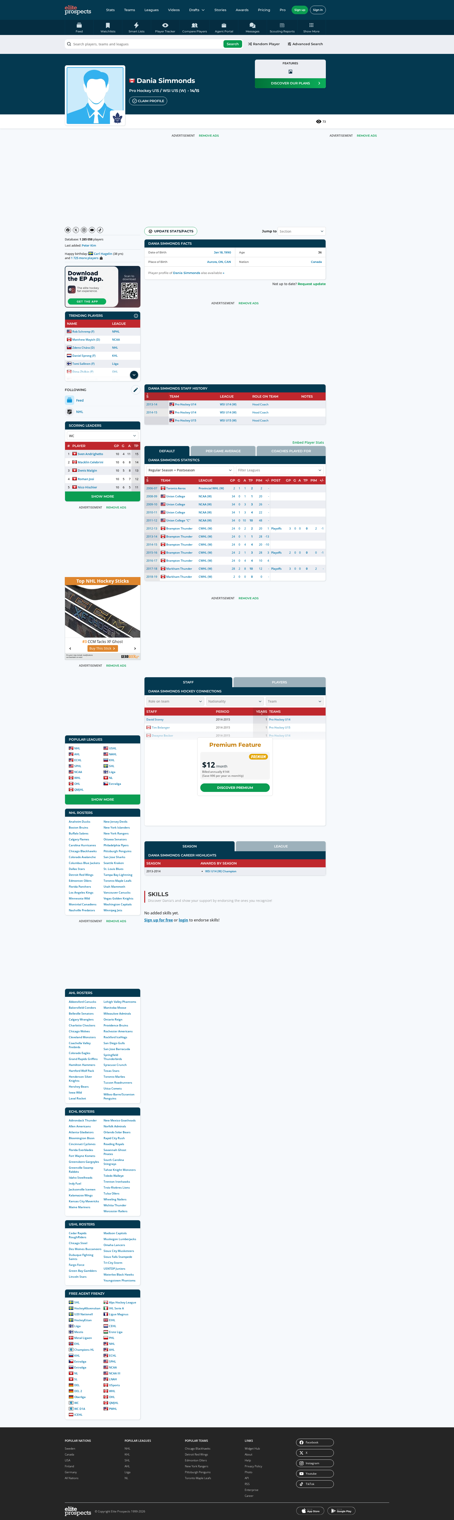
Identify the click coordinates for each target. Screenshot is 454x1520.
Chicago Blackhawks (83, 851)
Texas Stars (111, 1071)
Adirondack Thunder (83, 1120)
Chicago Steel (78, 1243)
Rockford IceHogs (115, 1037)
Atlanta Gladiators (81, 1132)
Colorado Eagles (79, 1053)
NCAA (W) (205, 496)
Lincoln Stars (78, 1277)
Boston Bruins (78, 827)
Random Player (266, 44)
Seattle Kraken (114, 863)
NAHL (113, 754)
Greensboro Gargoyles (84, 1162)
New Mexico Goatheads (120, 1120)
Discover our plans (290, 83)
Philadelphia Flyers (116, 845)
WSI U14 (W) (228, 404)
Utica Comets (113, 1088)
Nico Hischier (87, 487)
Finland (69, 1466)
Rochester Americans (118, 1031)
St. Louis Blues (113, 869)
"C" (188, 520)
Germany (71, 1472)
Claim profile (151, 101)
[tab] (167, 451)
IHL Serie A (116, 1308)
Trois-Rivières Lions (117, 1188)
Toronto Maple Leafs (117, 881)
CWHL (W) (205, 528)
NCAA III (114, 1373)
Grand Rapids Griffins (83, 1059)
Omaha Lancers (114, 1245)
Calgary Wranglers (81, 1019)
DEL (77, 1385)
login (183, 920)
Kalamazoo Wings (81, 1195)
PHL (111, 1338)
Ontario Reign (113, 1019)
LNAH (113, 1379)
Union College (175, 496)
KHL (115, 356)
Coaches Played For (291, 451)
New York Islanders (117, 827)
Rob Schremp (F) (83, 332)
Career (249, 1496)
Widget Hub (252, 1448)
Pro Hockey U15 (144, 90)
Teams (129, 10)
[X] (76, 230)
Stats (110, 10)
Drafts (194, 10)
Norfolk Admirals (115, 1126)
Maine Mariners (79, 1207)
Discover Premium (235, 788)
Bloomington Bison (82, 1138)
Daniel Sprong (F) (84, 356)
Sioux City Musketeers (119, 1251)
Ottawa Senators (115, 839)
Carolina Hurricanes (82, 845)
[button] (311, 27)
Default (167, 451)
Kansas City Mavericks (84, 1201)
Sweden (70, 1448)
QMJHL (79, 790)
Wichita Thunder (115, 1205)
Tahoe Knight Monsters (120, 1170)
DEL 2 (78, 1391)
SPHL (77, 766)
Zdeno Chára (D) (83, 348)
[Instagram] (84, 230)
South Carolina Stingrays (114, 1162)
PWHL (113, 1409)
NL (111, 778)
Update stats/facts (173, 231)
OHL (77, 784)
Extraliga (115, 784)
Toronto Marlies (114, 1077)
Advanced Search (307, 44)
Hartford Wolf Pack (81, 1071)
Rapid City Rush (114, 1138)
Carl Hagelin (103, 254)
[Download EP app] (102, 287)
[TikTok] (100, 230)
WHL (77, 778)
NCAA (116, 340)
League (281, 846)
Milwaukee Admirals (117, 1014)
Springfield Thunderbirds (113, 1057)
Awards (242, 10)
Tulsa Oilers (111, 1193)
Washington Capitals (118, 904)
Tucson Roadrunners (118, 1083)
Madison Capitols (115, 1233)
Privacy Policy (253, 1466)
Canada (316, 262)
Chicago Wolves (79, 1031)
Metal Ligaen (83, 1338)
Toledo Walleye (114, 1176)
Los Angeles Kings (81, 892)
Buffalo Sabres (78, 833)
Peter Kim (89, 245)
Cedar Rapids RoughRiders (78, 1235)
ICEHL (78, 1415)
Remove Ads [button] (367, 135)
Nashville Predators (82, 910)
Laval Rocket (77, 1098)
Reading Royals (114, 1144)
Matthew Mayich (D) (86, 340)
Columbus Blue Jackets (84, 863)
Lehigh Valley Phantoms (120, 1002)
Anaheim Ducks (79, 822)
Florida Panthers (80, 887)
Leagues (151, 10)
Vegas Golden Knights (118, 898)
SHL (111, 766)
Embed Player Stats (308, 442)
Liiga (115, 364)
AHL (77, 754)
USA (67, 1460)
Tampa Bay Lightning (118, 875)
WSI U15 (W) (174, 90)
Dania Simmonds (186, 273)
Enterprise (251, 1490)
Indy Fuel (75, 1183)
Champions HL (84, 1350)
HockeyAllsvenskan (87, 1308)
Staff (188, 682)
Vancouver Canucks (117, 892)
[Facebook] (68, 230)
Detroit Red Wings (81, 875)
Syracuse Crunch (115, 1065)
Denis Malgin (87, 470)
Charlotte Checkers (82, 1025)
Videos (174, 10)
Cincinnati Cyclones (82, 1144)
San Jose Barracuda (117, 1049)
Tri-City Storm (113, 1263)
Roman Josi (86, 479)
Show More (102, 496)
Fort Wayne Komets (82, 1156)
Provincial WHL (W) (211, 488)
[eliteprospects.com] (78, 10)
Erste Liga (115, 1332)
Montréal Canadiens (82, 904)
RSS (247, 1484)
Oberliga (80, 1397)
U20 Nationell (83, 1314)
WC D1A (79, 1409)
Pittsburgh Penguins (117, 851)
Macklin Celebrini (90, 462)
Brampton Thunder (179, 528)
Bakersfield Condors (82, 1008)
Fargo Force (76, 1265)
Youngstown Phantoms (119, 1280)
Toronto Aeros (176, 488)
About (248, 1454)
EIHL (112, 1320)
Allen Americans (80, 1126)
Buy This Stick (100, 648)
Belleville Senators (81, 1014)
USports (114, 1385)
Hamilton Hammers (82, 1065)
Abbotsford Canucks (82, 1002)
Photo (248, 1472)
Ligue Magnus (118, 1314)
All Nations (72, 1478)
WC (76, 1403)
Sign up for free (158, 920)
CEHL (112, 1326)
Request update (312, 284)
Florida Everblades (81, 1150)
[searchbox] (154, 44)
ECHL (78, 760)
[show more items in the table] (134, 375)
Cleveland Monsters (82, 1037)
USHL (113, 748)
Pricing (264, 10)
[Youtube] (92, 230)
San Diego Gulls (114, 1043)
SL (76, 1379)
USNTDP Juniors (114, 1269)
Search (233, 44)
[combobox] (154, 44)
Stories (220, 10)
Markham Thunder (179, 569)
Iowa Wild (75, 1092)
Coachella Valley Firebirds (80, 1045)
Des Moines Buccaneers (85, 1249)
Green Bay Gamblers (83, 1271)
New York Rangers (116, 833)
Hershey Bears (79, 1087)
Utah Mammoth (114, 887)
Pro (283, 10)
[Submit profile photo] (290, 71)
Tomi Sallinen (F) (83, 364)
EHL (77, 1344)
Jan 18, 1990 (222, 252)
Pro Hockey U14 (185, 404)
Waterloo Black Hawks (119, 1274)
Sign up (299, 10)
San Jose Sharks (114, 857)
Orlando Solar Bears (117, 1132)
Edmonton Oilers (80, 881)
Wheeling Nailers (115, 1199)
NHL (115, 348)
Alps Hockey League (122, 1302)
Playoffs (276, 528)
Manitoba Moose (115, 1008)
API (247, 1478)
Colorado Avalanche (82, 857)
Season (190, 846)
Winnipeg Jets (113, 910)
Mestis (78, 1332)
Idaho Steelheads (80, 1178)
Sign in (318, 10)
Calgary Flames (79, 839)
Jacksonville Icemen (82, 1189)
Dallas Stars (77, 869)
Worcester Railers (115, 1211)
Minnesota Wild (79, 898)
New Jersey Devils (115, 822)
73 (324, 122)
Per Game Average (223, 451)
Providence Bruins (116, 1025)
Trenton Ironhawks (117, 1182)
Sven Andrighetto (90, 454)
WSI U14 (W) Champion (220, 871)
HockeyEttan (83, 1320)
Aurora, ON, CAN (219, 262)
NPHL (116, 332)
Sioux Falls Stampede (118, 1257)
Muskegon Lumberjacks (120, 1239)
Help (248, 1460)
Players (279, 682)
